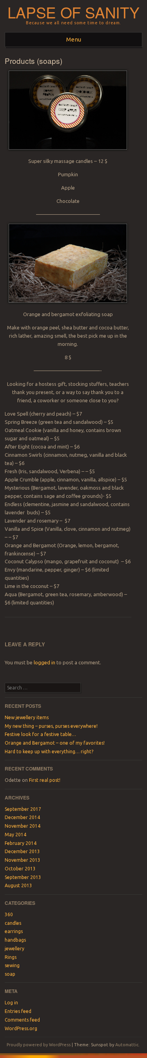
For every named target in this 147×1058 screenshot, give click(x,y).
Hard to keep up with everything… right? (49, 751)
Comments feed (22, 1019)
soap (10, 974)
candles (13, 923)
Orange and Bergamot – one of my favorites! (55, 742)
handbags (15, 939)
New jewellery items (27, 717)
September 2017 (23, 809)
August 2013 (18, 885)
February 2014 (20, 843)
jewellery (14, 948)
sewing (12, 965)
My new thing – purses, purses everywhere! (51, 726)
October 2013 (20, 868)
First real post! (44, 780)
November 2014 (22, 825)
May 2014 (15, 834)
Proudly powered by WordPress (39, 1044)
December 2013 (22, 851)
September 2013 (23, 877)
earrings (14, 931)
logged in (44, 662)
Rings (10, 957)
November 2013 (22, 860)
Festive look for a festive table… (40, 734)
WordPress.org (21, 1028)
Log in (11, 1002)
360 (9, 914)
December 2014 (22, 817)
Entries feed (18, 1011)
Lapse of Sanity (73, 12)
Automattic (126, 1044)
